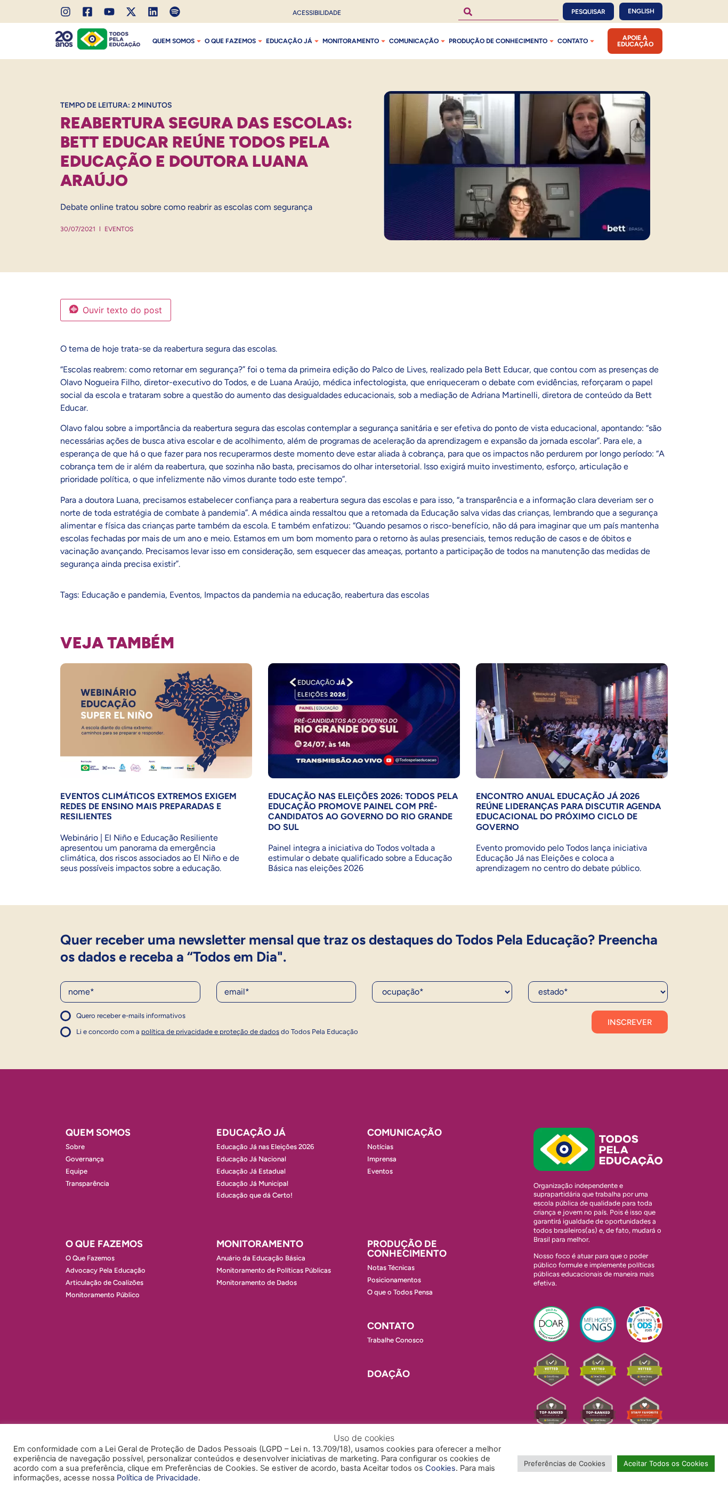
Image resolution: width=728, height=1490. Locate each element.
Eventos (118, 229)
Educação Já (289, 41)
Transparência (87, 1183)
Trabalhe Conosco (395, 1340)
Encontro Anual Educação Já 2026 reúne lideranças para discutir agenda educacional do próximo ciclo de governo (568, 811)
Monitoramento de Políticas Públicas (273, 1270)
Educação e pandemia (123, 595)
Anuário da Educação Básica (260, 1258)
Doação (388, 1374)
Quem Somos (173, 41)
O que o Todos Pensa (400, 1292)
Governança (85, 1159)
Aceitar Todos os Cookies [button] (666, 1463)
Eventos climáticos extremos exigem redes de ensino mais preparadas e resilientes (148, 806)
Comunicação (414, 41)
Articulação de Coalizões (104, 1283)
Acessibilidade (317, 13)
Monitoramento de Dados (256, 1283)
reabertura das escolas (387, 595)
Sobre (75, 1147)
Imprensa (382, 1159)
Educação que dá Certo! (254, 1195)
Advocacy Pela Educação (105, 1270)
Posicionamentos (394, 1280)
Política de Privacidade (157, 1478)
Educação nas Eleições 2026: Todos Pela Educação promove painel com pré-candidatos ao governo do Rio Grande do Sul (363, 811)
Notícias (380, 1147)
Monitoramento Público (103, 1295)
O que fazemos (230, 41)
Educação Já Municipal (252, 1183)
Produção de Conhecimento (498, 41)
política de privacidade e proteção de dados (210, 1032)
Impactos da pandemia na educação (272, 595)
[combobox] (508, 11)
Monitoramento (350, 41)
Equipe (76, 1171)
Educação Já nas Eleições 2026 (265, 1147)
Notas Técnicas (391, 1268)
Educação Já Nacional (251, 1159)
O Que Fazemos (90, 1258)
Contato (572, 41)
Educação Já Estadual (251, 1171)
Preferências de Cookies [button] (564, 1463)
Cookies (440, 1468)
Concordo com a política (98, 1020)
